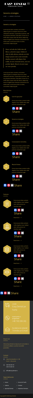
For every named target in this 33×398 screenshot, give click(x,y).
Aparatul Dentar (9, 388)
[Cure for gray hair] (6, 99)
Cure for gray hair (17, 96)
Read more (17, 217)
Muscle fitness (16, 164)
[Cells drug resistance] (7, 226)
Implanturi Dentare (23, 388)
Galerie (7, 385)
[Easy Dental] (15, 4)
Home (4, 16)
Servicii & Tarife (22, 382)
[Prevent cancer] (7, 272)
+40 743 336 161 (19, 321)
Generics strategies (9, 24)
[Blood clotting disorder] (7, 204)
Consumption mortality (19, 142)
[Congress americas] (7, 249)
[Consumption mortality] (6, 144)
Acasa (6, 382)
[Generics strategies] (6, 121)
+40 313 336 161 (10, 367)
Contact (20, 385)
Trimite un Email (20, 330)
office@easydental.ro (12, 370)
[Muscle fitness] (6, 167)
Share (16, 111)
